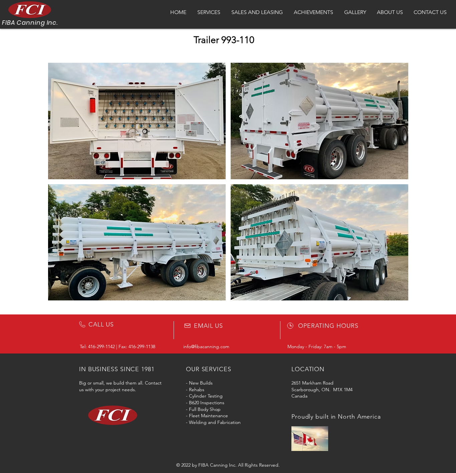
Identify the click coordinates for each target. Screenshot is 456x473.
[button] (137, 121)
